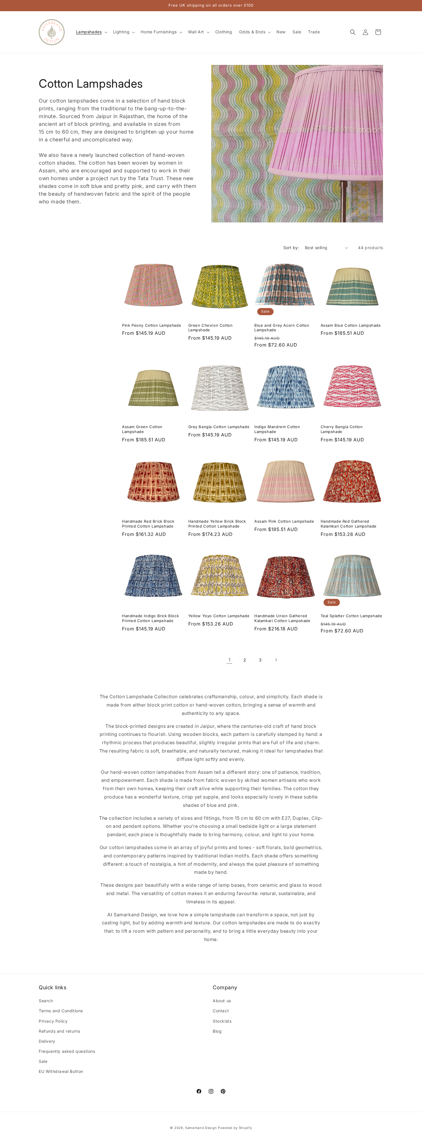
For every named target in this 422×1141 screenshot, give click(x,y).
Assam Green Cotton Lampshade (142, 429)
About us (222, 1000)
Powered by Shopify (235, 1128)
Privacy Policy (53, 1021)
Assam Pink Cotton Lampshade (284, 521)
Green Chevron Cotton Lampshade (210, 327)
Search (46, 1000)
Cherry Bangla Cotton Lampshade (342, 429)
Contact (221, 1010)
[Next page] (276, 659)
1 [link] (230, 660)
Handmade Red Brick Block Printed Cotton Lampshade (148, 523)
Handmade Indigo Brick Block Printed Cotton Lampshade (150, 618)
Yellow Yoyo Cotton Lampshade (219, 615)
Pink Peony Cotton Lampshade (151, 325)
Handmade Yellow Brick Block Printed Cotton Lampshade (217, 523)
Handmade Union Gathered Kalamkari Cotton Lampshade (282, 618)
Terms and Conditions (61, 1010)
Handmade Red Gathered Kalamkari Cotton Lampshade (349, 523)
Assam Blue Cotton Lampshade (351, 325)
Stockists (222, 1021)
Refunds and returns (59, 1031)
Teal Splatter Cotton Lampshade (351, 615)
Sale (43, 1061)
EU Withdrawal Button (61, 1071)
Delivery (47, 1041)
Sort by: (291, 247)
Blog (217, 1031)
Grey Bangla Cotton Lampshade (219, 426)
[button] (91, 32)
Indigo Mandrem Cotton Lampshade (277, 429)
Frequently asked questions (67, 1051)
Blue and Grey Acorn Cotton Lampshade (281, 327)
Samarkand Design (201, 1128)
